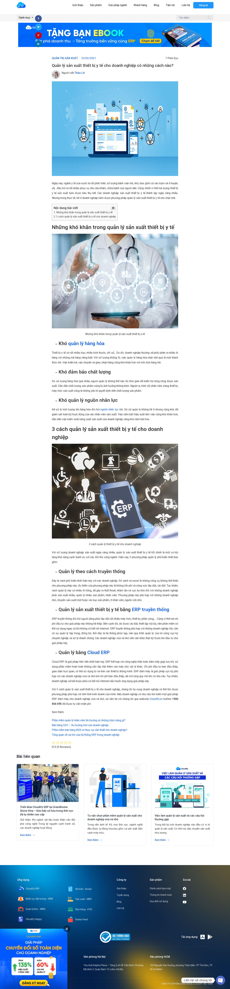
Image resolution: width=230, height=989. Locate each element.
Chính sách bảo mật (160, 888)
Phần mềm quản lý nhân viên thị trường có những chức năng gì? (88, 720)
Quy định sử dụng (159, 901)
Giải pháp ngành (117, 5)
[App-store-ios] (202, 936)
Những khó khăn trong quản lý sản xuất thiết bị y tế (84, 212)
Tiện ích (170, 5)
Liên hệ (186, 5)
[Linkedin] (197, 895)
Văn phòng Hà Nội (95, 956)
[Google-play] (210, 936)
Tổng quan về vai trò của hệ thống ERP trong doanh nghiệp (85, 734)
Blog (156, 5)
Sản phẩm (96, 5)
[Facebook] (197, 888)
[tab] (66, 928)
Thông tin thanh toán (161, 895)
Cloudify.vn (155, 699)
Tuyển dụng (123, 895)
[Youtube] (198, 902)
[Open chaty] (220, 980)
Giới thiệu (77, 5)
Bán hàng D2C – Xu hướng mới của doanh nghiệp (80, 725)
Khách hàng (140, 5)
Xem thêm (26, 835)
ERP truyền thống (150, 609)
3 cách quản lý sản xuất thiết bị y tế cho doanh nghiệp (86, 216)
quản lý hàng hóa (86, 343)
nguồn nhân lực (110, 409)
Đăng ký (203, 5)
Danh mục (25, 17)
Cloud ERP (98, 652)
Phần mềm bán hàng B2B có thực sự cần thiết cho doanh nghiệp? (89, 730)
